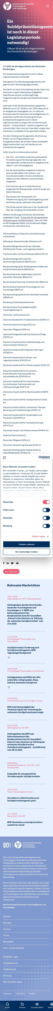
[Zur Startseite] (18, 6)
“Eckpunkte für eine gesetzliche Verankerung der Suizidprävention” (25, 218)
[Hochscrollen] (48, 992)
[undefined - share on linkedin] (8, 563)
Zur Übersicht (11, 571)
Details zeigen (38, 536)
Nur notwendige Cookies (26, 552)
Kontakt (32, 994)
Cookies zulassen (26, 544)
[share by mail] (12, 563)
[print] (17, 563)
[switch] (46, 510)
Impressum (7, 994)
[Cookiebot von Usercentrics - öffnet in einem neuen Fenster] (39, 457)
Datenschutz (20, 994)
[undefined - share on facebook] (4, 563)
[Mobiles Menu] (48, 6)
